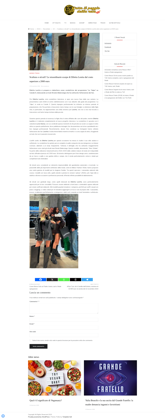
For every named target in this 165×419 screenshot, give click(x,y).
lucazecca (46, 86)
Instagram (108, 43)
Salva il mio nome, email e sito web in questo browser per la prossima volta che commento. (62, 340)
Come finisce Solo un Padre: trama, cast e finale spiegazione (45, 288)
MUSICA (72, 23)
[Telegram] (87, 279)
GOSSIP (82, 23)
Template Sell (67, 417)
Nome (32, 316)
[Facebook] (40, 279)
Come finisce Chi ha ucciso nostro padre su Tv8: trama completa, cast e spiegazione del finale (119, 78)
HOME (47, 23)
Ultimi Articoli (114, 23)
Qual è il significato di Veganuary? (46, 400)
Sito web (33, 332)
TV (65, 23)
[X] (52, 279)
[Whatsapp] (64, 279)
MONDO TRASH (34, 73)
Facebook (108, 47)
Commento (34, 301)
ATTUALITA (57, 23)
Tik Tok (107, 51)
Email (32, 324)
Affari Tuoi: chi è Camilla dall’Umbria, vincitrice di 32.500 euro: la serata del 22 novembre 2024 (82, 288)
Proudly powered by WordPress (39, 417)
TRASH (102, 23)
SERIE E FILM (92, 23)
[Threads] (75, 279)
